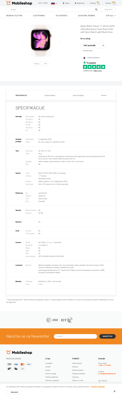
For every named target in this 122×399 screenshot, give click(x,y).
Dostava (75, 367)
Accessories (61, 16)
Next (59, 41)
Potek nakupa (77, 363)
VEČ (22, 368)
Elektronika (39, 16)
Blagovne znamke (86, 16)
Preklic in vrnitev (77, 380)
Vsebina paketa (49, 95)
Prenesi (103, 95)
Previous (22, 41)
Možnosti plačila (77, 370)
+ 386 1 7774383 (43, 3)
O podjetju (48, 363)
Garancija (75, 377)
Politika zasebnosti (51, 377)
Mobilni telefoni (14, 16)
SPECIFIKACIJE (21, 95)
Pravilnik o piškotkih (52, 380)
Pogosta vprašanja (78, 374)
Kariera (47, 370)
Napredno (108, 9)
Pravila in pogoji (50, 374)
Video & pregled (78, 95)
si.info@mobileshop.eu (107, 374)
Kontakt (48, 367)
